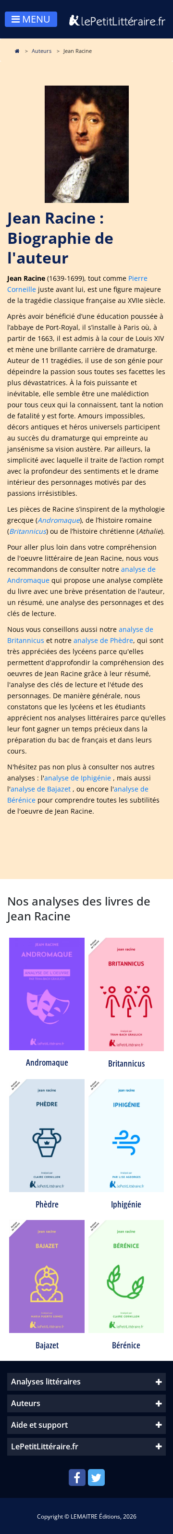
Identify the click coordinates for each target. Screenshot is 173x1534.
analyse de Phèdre (103, 640)
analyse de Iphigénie (77, 777)
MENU (35, 19)
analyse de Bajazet (41, 788)
